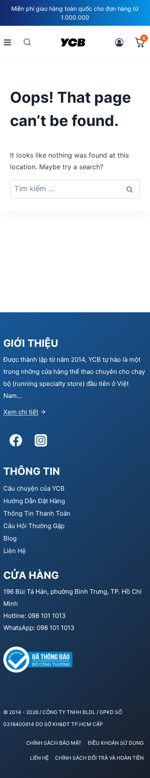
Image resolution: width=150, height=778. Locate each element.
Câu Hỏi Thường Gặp (34, 526)
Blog (10, 538)
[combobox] (75, 189)
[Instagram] (40, 440)
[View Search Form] (27, 42)
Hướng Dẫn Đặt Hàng (34, 501)
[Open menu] (7, 42)
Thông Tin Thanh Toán (36, 513)
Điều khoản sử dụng (116, 743)
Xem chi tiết (20, 412)
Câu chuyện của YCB (34, 488)
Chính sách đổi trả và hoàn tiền (99, 758)
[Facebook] (15, 440)
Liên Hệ (14, 551)
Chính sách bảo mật (54, 743)
